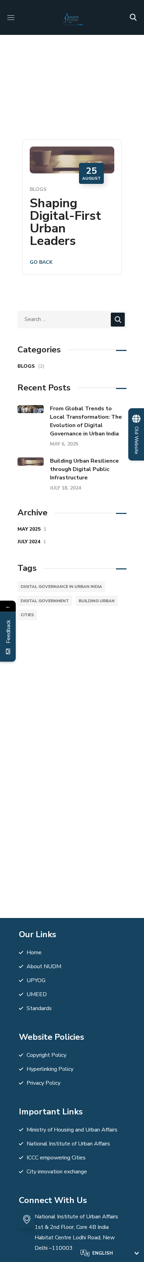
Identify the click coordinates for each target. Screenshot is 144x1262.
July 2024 (31, 541)
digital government (45, 601)
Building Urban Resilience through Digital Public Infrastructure (84, 469)
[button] (133, 17)
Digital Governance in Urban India (61, 586)
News (58, 87)
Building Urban (97, 601)
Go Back (41, 262)
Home (33, 87)
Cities (27, 615)
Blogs (38, 189)
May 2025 (31, 529)
